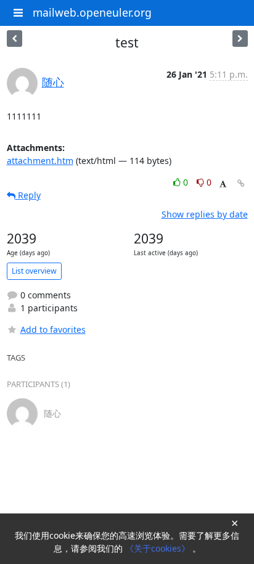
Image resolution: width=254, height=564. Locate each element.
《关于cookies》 (158, 548)
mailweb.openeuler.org (92, 12)
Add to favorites (53, 329)
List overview (34, 271)
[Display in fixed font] (223, 184)
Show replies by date (205, 214)
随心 (53, 82)
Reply (28, 195)
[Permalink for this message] (241, 183)
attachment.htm (40, 160)
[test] (14, 38)
